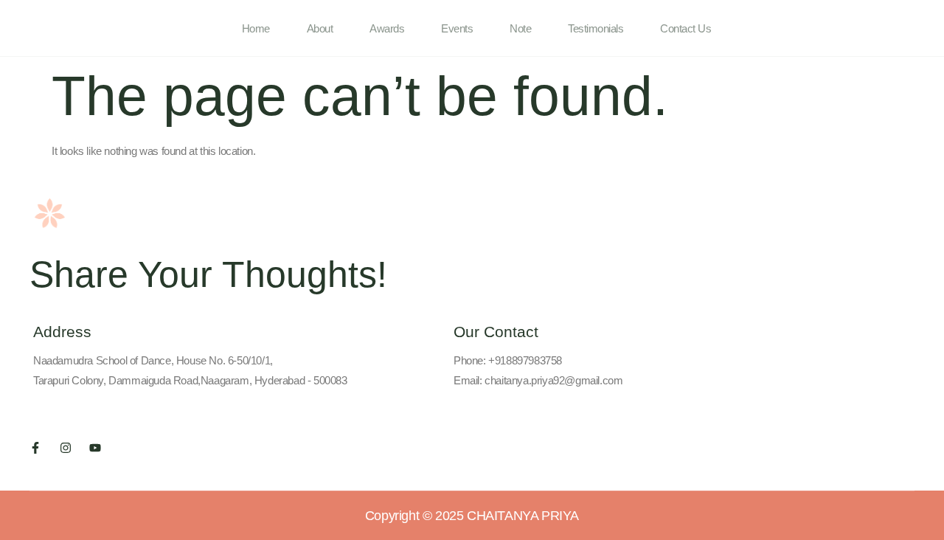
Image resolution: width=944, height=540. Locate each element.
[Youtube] (95, 448)
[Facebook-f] (35, 448)
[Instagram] (66, 448)
